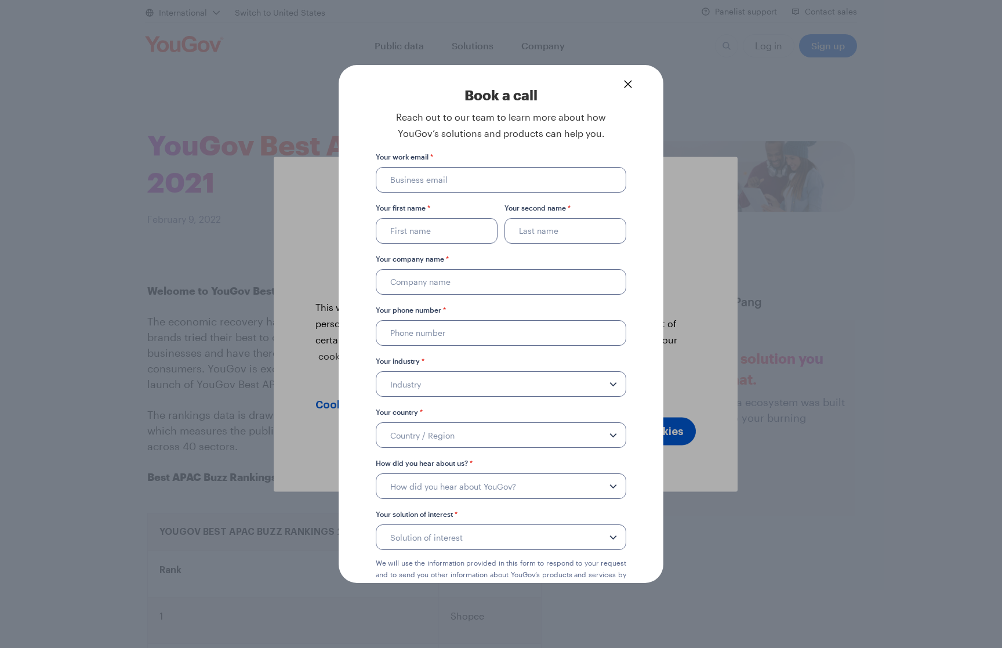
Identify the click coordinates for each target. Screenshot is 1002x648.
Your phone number (411, 310)
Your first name (403, 208)
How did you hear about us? (424, 463)
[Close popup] (628, 84)
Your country (399, 412)
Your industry (400, 361)
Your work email (404, 157)
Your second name (537, 208)
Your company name (412, 259)
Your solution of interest (417, 514)
